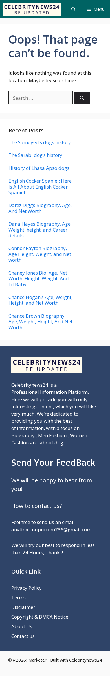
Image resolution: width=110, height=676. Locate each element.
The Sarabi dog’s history (35, 155)
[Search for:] (41, 98)
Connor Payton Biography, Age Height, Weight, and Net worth (39, 254)
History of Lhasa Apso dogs (38, 168)
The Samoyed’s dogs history (39, 142)
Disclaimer (23, 607)
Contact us (23, 636)
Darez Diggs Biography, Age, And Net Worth (40, 208)
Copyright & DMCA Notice (39, 616)
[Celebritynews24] (32, 9)
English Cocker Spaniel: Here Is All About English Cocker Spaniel (40, 186)
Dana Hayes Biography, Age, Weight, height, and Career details (40, 230)
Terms (18, 597)
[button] (73, 9)
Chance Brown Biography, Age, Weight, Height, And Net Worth (40, 322)
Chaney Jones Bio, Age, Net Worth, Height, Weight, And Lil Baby (38, 278)
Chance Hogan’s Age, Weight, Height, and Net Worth (40, 300)
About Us (21, 626)
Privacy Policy (26, 588)
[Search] (82, 98)
